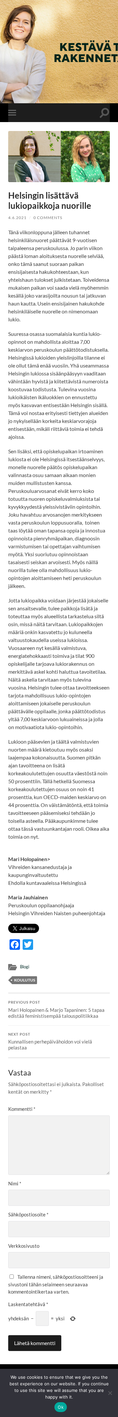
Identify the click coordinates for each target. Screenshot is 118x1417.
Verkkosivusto (23, 1246)
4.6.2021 (17, 217)
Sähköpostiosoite (28, 1214)
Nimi (14, 1183)
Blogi (24, 966)
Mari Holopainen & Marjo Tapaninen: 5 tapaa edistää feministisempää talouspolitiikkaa (56, 1009)
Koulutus (24, 980)
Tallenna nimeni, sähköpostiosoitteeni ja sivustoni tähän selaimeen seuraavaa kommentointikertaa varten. (55, 1284)
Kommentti (21, 1109)
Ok (61, 1407)
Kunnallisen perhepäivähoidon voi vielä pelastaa (50, 1041)
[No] (110, 1393)
